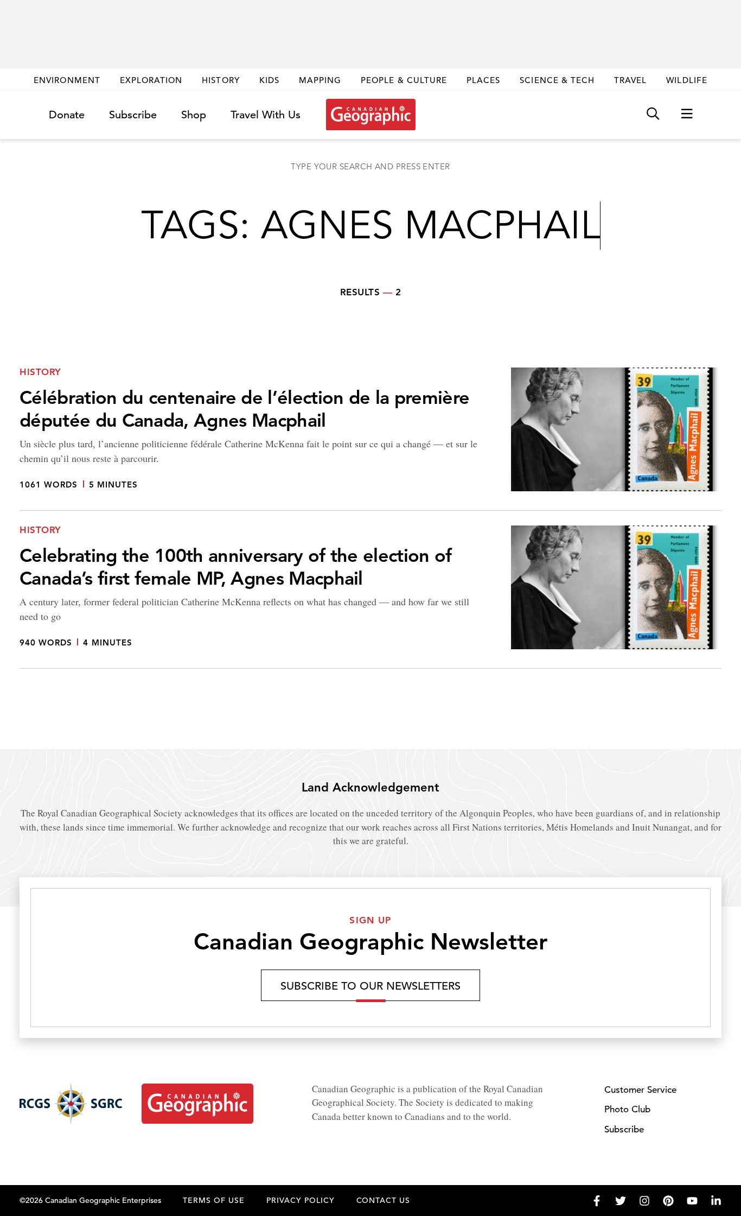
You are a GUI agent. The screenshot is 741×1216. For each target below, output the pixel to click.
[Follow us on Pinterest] (668, 1200)
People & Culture (404, 80)
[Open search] (653, 114)
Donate (67, 115)
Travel (630, 80)
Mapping (320, 80)
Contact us (383, 1200)
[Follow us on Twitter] (620, 1200)
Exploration (151, 80)
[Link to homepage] (371, 114)
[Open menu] (686, 114)
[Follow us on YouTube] (692, 1200)
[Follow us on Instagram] (644, 1200)
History (220, 80)
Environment (67, 80)
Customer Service (640, 1089)
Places (483, 80)
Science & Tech (557, 80)
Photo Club (627, 1109)
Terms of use (214, 1200)
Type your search (370, 166)
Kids (269, 80)
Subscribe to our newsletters (370, 986)
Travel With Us (266, 115)
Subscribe (133, 115)
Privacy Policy (300, 1200)
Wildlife (686, 80)
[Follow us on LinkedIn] (716, 1200)
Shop (193, 115)
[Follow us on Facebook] (596, 1200)
